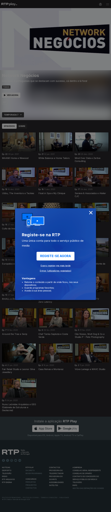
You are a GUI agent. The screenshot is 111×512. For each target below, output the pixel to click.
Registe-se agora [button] (55, 256)
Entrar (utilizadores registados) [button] (55, 270)
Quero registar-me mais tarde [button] (55, 265)
